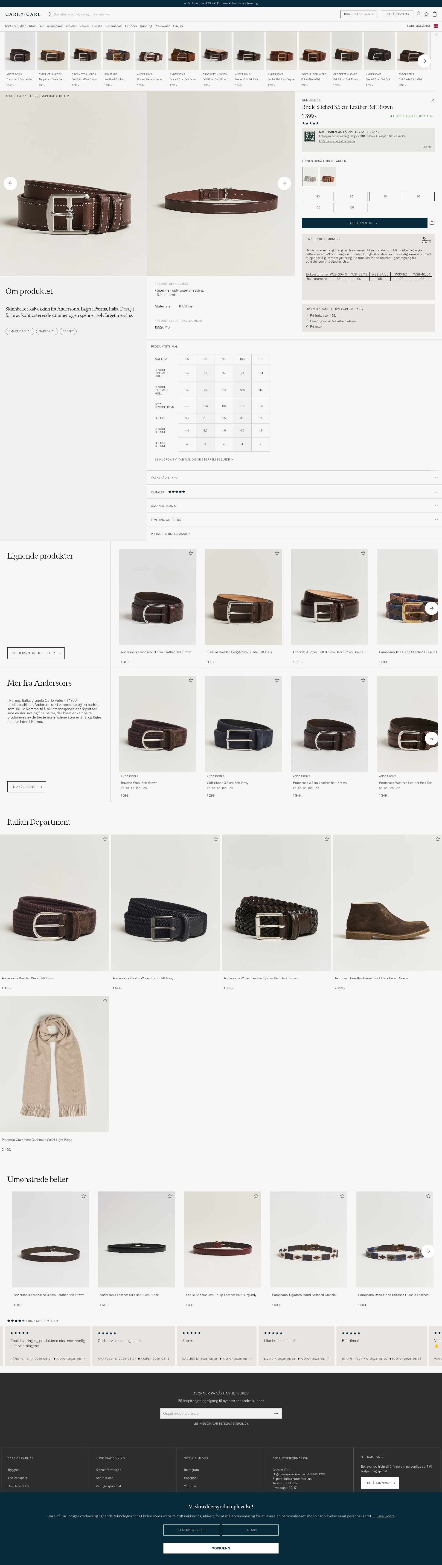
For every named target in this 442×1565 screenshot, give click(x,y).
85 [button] (351, 196)
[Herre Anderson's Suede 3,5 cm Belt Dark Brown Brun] (379, 51)
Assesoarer (55, 26)
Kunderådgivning (358, 14)
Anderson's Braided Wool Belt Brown (28, 978)
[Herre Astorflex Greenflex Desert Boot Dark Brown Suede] (387, 903)
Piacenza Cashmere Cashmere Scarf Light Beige (37, 1140)
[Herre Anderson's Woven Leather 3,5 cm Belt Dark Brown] (276, 903)
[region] (221, 1346)
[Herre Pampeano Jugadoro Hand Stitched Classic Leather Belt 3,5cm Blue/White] (308, 1239)
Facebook (191, 1478)
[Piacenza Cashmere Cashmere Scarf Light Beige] (54, 1135)
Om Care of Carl (20, 1486)
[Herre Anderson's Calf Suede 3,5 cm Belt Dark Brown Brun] (412, 51)
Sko (41, 26)
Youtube (190, 1486)
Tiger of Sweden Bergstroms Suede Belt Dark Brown (239, 652)
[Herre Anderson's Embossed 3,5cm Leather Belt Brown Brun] (20, 51)
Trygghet (14, 1470)
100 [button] (318, 207)
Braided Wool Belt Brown (139, 783)
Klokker (71, 26)
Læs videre (386, 1516)
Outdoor (131, 26)
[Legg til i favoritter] (190, 554)
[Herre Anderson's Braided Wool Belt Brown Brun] (157, 724)
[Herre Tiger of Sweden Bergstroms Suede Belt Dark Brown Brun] (52, 51)
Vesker (84, 26)
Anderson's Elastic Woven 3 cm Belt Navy (143, 978)
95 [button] (418, 196)
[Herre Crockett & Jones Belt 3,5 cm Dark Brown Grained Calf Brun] (85, 51)
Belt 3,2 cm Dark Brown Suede (345, 79)
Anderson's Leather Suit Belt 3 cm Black (129, 1295)
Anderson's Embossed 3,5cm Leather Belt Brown (156, 652)
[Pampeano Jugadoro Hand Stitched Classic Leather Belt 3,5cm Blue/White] (308, 1290)
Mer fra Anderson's (39, 683)
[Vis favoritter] (426, 14)
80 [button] (318, 196)
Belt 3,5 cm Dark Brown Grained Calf (84, 79)
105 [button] (351, 207)
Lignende (40, 556)
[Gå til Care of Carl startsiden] (23, 14)
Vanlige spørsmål (108, 1486)
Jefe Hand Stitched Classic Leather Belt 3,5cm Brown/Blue (115, 79)
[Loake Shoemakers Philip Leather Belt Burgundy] (222, 1290)
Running (146, 26)
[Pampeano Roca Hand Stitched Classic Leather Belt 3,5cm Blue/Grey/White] (394, 1290)
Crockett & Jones (84, 74)
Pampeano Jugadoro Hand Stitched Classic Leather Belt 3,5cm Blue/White (304, 1295)
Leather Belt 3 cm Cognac (281, 79)
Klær (32, 26)
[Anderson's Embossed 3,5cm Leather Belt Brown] (157, 647)
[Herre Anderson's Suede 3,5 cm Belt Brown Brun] (183, 51)
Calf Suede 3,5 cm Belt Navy (227, 783)
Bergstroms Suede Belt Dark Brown (51, 79)
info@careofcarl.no (298, 1479)
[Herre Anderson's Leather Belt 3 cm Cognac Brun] (281, 51)
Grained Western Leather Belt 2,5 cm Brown (150, 79)
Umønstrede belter (54, 96)
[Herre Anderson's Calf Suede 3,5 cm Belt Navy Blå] (243, 724)
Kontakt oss (104, 1478)
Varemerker (113, 26)
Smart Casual (20, 331)
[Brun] (328, 176)
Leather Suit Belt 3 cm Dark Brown (246, 79)
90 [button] (385, 196)
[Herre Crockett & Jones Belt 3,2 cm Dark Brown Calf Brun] (216, 51)
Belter (31, 96)
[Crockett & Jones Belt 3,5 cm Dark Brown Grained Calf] (329, 647)
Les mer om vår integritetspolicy (221, 1423)
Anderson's (14, 74)
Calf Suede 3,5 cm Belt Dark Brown (410, 79)
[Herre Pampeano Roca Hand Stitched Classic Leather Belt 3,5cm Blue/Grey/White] (394, 1239)
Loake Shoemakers (313, 74)
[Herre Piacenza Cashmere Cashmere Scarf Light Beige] (54, 1064)
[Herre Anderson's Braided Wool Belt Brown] (54, 903)
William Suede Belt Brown (310, 79)
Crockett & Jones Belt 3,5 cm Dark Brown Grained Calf (329, 652)
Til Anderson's (24, 786)
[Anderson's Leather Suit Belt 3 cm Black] (136, 1290)
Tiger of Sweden (50, 74)
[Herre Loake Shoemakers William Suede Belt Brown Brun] (314, 51)
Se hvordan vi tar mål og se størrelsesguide (192, 459)
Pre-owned (162, 26)
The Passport (17, 1478)
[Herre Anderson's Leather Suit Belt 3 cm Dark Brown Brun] (248, 51)
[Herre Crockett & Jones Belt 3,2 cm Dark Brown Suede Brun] (347, 51)
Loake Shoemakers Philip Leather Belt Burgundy (221, 1295)
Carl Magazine (419, 26)
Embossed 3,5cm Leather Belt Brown (19, 79)
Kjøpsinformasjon (108, 1470)
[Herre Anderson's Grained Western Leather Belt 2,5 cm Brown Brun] (150, 51)
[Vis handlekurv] (434, 14)
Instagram (191, 1470)
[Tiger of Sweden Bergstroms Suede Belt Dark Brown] (243, 647)
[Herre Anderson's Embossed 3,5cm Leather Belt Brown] (50, 1239)
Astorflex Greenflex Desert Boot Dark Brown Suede (371, 978)
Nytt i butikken (15, 26)
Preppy (68, 331)
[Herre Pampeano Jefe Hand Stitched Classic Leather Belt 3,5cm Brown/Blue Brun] (118, 51)
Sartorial (47, 331)
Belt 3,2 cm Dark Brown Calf (215, 79)
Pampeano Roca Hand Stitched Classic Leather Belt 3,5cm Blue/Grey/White (393, 1295)
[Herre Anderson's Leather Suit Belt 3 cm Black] (136, 1239)
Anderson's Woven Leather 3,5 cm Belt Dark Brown (261, 978)
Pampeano (111, 74)
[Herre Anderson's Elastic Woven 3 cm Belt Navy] (165, 903)
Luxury (178, 26)
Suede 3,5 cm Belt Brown (183, 79)
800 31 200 (293, 1483)
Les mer (427, 146)
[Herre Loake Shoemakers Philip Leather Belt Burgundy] (222, 1239)
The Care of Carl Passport (221, 3)
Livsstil (97, 26)
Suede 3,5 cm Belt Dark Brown (378, 79)
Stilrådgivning (397, 14)
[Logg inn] (418, 14)
